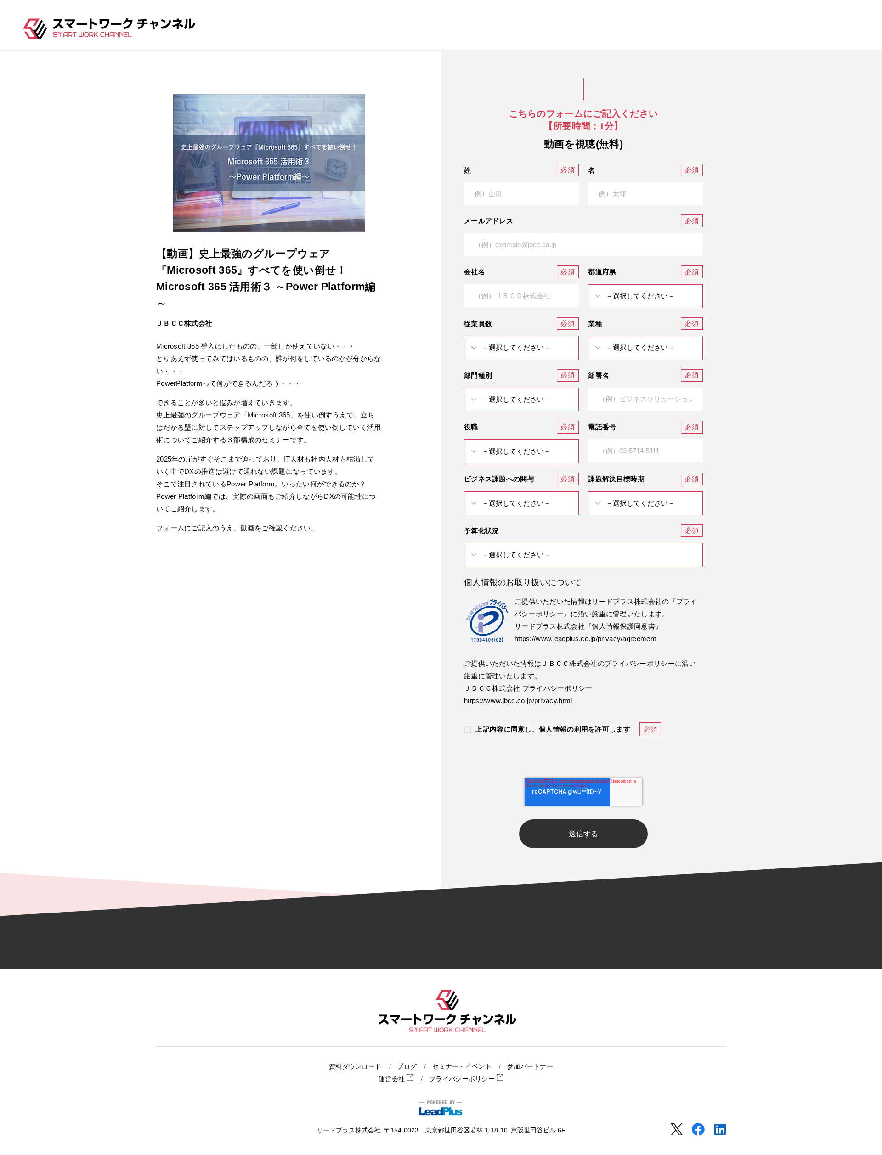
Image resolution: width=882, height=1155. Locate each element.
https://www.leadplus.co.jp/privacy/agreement (585, 638)
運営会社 (393, 1079)
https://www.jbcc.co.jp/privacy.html (518, 700)
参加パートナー (530, 1066)
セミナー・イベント (462, 1066)
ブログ (407, 1066)
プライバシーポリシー (463, 1079)
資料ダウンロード (355, 1066)
